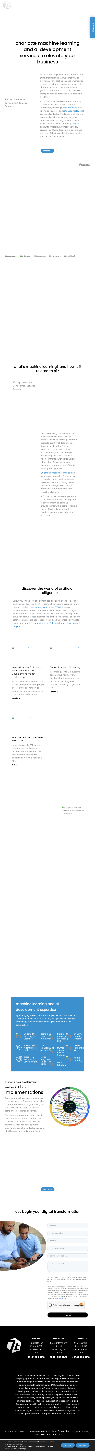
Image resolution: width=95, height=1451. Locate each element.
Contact (53, 1434)
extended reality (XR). (73, 111)
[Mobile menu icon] (90, 4)
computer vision (69, 107)
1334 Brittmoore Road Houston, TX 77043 (58, 1347)
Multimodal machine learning (55, 472)
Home (10, 1431)
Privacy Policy (61, 1299)
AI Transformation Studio (42, 1431)
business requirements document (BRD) (41, 607)
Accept (68, 1445)
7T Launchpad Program (69, 1431)
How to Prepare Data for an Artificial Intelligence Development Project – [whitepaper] (27, 672)
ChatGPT (76, 123)
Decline (82, 1445)
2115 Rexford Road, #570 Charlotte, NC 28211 (80, 1347)
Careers (21, 1431)
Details (15, 698)
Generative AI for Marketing (65, 667)
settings (22, 1449)
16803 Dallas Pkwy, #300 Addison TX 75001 (36, 1347)
